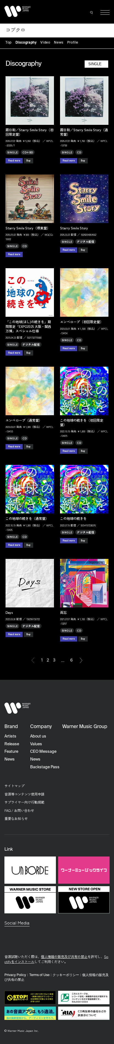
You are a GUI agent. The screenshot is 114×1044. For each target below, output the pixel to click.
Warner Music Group (84, 726)
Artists (10, 736)
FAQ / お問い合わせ (19, 810)
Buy (28, 160)
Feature (11, 752)
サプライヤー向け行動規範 (24, 802)
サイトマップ (14, 785)
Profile (72, 42)
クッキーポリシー (66, 975)
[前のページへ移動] (33, 660)
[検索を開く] (91, 12)
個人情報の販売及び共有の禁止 (64, 956)
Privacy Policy (15, 975)
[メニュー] (105, 12)
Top (9, 42)
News (58, 42)
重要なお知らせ (16, 818)
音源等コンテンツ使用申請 (24, 794)
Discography (26, 42)
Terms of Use (39, 975)
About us (38, 736)
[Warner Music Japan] (17, 708)
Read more (14, 160)
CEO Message (43, 752)
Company (41, 726)
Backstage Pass (44, 767)
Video (45, 42)
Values (36, 744)
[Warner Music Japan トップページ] (17, 11)
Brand (11, 726)
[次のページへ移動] (81, 660)
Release (11, 744)
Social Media (17, 922)
